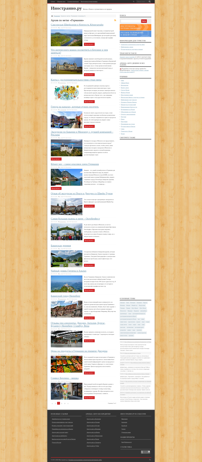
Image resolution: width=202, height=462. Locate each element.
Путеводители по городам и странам (132, 49)
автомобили (143, 311)
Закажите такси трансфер (127, 57)
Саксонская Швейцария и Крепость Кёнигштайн (77, 24)
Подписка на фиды (115, 20)
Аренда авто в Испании (93, 429)
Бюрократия (124, 85)
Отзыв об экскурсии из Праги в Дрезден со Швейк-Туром (82, 193)
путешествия (130, 327)
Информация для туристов (129, 100)
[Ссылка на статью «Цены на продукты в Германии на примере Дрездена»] (66, 372)
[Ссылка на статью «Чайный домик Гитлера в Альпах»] (66, 292)
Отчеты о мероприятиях (128, 114)
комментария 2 (63, 221)
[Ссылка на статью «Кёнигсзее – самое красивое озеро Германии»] (66, 185)
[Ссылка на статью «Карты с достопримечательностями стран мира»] (66, 101)
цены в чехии (123, 335)
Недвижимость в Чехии (128, 109)
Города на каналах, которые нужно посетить (75, 106)
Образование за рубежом (128, 112)
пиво (139, 324)
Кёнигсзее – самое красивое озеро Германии (75, 164)
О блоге (53, 1)
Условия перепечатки (73, 1)
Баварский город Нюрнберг (65, 296)
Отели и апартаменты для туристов (62, 422)
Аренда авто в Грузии (93, 425)
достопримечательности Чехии (128, 319)
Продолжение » (89, 44)
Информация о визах (127, 47)
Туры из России (56, 442)
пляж (143, 324)
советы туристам (142, 332)
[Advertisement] (135, 218)
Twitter (124, 429)
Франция (130, 311)
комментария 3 (63, 82)
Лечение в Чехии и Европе (129, 102)
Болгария (132, 302)
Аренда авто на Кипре (93, 432)
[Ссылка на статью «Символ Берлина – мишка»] (66, 399)
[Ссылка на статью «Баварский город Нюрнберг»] (66, 317)
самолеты (139, 330)
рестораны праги (139, 327)
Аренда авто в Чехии (93, 439)
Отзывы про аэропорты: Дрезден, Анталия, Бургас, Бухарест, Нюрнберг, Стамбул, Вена (78, 324)
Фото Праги (135, 308)
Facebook (124, 425)
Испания (122, 305)
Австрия (122, 302)
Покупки (123, 117)
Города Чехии (125, 90)
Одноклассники (126, 432)
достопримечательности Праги (128, 316)
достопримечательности (139, 313)
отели (130, 324)
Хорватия (136, 311)
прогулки (122, 327)
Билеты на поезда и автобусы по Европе (64, 439)
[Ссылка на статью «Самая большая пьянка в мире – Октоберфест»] (66, 240)
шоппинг (131, 335)
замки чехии (123, 321)
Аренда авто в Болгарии (94, 419)
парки (134, 324)
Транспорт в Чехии (126, 131)
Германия (139, 302)
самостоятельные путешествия (128, 332)
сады (133, 330)
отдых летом (123, 324)
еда (139, 319)
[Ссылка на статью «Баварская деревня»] (66, 266)
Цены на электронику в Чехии (133, 353)
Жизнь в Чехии (125, 92)
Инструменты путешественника (89, 1)
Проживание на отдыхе (128, 124)
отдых (147, 321)
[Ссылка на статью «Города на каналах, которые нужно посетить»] (66, 128)
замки (142, 319)
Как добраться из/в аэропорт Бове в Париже (137, 373)
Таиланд (122, 308)
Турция (128, 308)
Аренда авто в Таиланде (94, 442)
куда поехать (131, 321)
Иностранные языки (127, 95)
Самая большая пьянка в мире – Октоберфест (75, 218)
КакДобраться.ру (127, 442)
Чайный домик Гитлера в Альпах (68, 270)
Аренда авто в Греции (93, 422)
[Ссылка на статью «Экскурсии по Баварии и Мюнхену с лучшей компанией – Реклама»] (66, 156)
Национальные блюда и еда (129, 107)
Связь (122, 129)
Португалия (142, 305)
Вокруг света (125, 87)
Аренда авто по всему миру (60, 432)
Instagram (124, 422)
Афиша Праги (125, 83)
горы (129, 313)
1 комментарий (63, 109)
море (143, 321)
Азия (127, 302)
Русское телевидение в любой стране (132, 34)
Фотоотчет (123, 311)
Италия (128, 305)
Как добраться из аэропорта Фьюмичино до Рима (138, 342)
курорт (138, 321)
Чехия (123, 133)
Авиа (122, 80)
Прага (122, 119)
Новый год (134, 305)
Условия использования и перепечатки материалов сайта (85, 460)
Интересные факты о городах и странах (133, 97)
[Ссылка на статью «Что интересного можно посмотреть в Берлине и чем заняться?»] (66, 74)
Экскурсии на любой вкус (59, 436)
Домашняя (57, 16)
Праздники (124, 121)
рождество (123, 330)
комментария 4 (63, 299)
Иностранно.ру (66, 8)
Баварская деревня (61, 245)
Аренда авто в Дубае (93, 446)
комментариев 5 (63, 354)
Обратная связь (61, 1)
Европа (145, 302)
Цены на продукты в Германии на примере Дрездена (79, 351)
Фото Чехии (143, 308)
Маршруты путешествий (128, 104)
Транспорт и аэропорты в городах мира (133, 44)
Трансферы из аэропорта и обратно (62, 429)
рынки (129, 330)
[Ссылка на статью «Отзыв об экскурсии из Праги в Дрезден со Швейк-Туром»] (66, 214)
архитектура (123, 313)
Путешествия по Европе (128, 126)
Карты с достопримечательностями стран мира (76, 79)
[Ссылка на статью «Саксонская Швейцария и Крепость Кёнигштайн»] (66, 46)
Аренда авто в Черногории (94, 436)
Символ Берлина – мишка (65, 378)
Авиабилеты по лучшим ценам (61, 419)
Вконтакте (125, 419)
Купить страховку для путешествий (62, 425)
